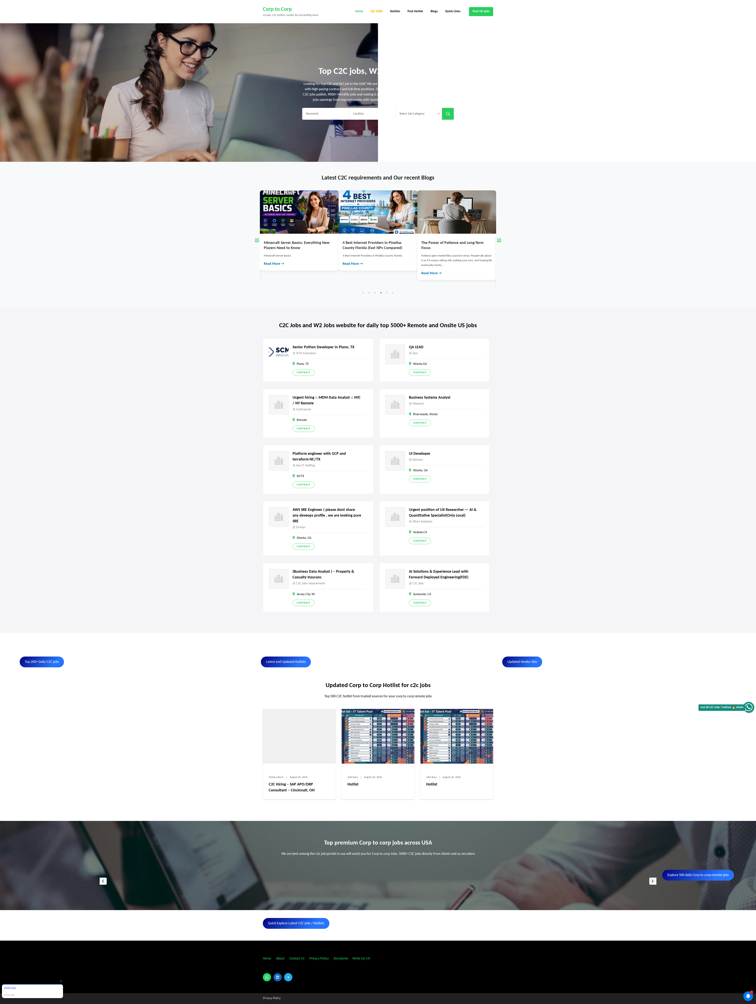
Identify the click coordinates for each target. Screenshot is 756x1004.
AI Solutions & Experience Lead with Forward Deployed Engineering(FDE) (438, 574)
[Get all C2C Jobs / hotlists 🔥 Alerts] (748, 707)
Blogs (434, 11)
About (280, 958)
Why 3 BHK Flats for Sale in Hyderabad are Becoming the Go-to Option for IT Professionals (456, 248)
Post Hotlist (415, 11)
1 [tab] (363, 293)
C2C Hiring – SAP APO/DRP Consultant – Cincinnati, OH (292, 787)
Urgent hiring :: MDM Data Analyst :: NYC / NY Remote (327, 400)
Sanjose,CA (420, 532)
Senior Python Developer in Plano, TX (323, 347)
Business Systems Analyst (429, 398)
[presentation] (103, 881)
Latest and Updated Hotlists (286, 662)
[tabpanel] (299, 230)
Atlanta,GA (420, 364)
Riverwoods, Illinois (425, 414)
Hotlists (395, 11)
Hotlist (353, 784)
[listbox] (378, 881)
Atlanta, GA (420, 470)
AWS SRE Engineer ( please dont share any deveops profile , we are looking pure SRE (327, 515)
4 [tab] (381, 293)
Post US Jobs (481, 11)
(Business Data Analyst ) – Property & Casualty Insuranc (323, 574)
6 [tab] (393, 293)
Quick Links (452, 11)
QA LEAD (416, 347)
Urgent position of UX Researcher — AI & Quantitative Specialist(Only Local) (442, 513)
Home (359, 11)
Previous (257, 240)
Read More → (274, 264)
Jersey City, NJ (306, 594)
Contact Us (297, 958)
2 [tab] (369, 293)
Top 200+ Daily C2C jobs (42, 662)
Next (499, 240)
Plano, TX (303, 364)
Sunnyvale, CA (422, 594)
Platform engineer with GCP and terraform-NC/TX (319, 456)
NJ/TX (300, 476)
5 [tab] (387, 293)
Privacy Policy (319, 958)
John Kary (352, 777)
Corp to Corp (277, 9)
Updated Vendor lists (522, 662)
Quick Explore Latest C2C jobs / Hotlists (296, 923)
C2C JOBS (377, 11)
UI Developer (419, 454)
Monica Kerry (276, 777)
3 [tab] (375, 293)
